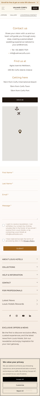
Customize (20, 385)
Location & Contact (28, 15)
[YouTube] (23, 316)
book (35, 8)
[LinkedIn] (30, 316)
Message (6, 206)
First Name (7, 172)
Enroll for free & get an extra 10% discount (18, 2)
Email (4, 195)
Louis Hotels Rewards (13, 304)
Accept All (20, 379)
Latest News (8, 300)
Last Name (7, 184)
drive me (20, 100)
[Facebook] (10, 316)
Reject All (20, 391)
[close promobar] (37, 2)
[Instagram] (17, 316)
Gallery (13, 15)
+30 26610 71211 (21, 50)
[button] (3, 8)
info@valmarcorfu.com (20, 53)
